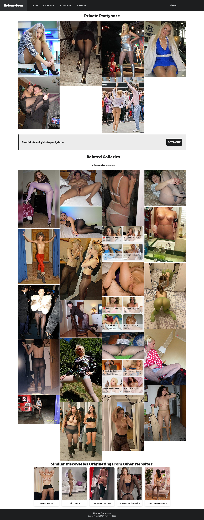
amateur (110, 165)
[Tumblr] (193, 5)
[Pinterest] (188, 5)
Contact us (93, 515)
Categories (65, 5)
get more (174, 142)
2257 (114, 515)
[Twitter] (198, 5)
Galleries (48, 5)
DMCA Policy (105, 515)
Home (35, 5)
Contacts (81, 5)
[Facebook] (183, 5)
